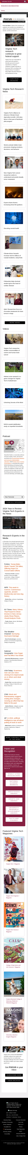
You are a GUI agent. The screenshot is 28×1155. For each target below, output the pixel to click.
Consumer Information (21, 1120)
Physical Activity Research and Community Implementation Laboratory (14, 460)
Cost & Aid (20, 1122)
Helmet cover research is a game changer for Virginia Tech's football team (12, 378)
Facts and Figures (14, 819)
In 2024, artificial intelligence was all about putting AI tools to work (13, 720)
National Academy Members (14, 783)
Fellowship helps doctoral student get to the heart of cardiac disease (12, 283)
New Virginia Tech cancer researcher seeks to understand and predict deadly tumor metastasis (13, 176)
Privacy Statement (7, 1124)
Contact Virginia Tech (14, 1117)
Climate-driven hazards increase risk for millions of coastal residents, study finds (13, 255)
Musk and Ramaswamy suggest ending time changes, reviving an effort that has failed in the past (14, 698)
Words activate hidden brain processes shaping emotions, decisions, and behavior (13, 147)
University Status (7, 1120)
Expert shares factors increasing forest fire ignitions (13, 204)
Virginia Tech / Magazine (13, 864)
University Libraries (7, 1131)
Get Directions (11, 1112)
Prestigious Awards (14, 792)
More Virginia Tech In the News (15, 738)
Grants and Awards (14, 799)
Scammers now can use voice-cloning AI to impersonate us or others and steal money (14, 675)
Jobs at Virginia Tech (20, 1135)
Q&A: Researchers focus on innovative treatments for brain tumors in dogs (13, 311)
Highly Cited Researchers (14, 774)
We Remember (8, 1129)
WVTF (20, 1131)
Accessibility (7, 1133)
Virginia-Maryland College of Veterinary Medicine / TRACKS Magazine (14, 1001)
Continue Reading (14, 79)
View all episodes (14, 502)
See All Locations (12, 1115)
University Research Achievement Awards (14, 810)
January (3, 10)
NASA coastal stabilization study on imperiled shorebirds (13, 425)
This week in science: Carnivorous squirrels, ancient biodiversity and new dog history (13, 591)
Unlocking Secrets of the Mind (13, 402)
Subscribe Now (14, 1075)
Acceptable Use (7, 1126)
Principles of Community (7, 1122)
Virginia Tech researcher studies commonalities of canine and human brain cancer (12, 351)
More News (15, 322)
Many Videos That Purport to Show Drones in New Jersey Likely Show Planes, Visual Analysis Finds (13, 614)
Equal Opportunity (21, 1129)
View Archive (14, 1080)
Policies (20, 1126)
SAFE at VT (20, 1124)
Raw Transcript (9, 497)
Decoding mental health (11, 228)
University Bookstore (20, 1133)
